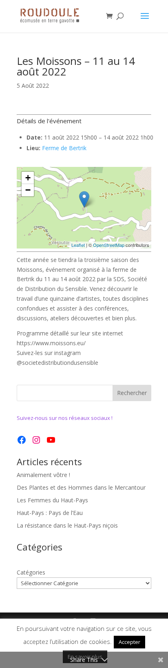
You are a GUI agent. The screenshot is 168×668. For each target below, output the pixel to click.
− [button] (28, 190)
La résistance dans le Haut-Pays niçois (67, 525)
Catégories (31, 572)
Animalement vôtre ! (43, 475)
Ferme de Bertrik (64, 148)
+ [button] (28, 178)
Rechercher (132, 393)
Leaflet (78, 245)
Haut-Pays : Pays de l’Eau (50, 513)
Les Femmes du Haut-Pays (52, 500)
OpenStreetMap (108, 245)
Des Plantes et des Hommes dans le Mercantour (81, 487)
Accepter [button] (129, 642)
